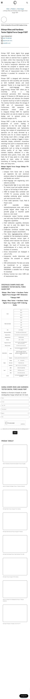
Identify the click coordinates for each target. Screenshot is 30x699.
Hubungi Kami (24, 695)
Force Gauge (20, 9)
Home (7, 9)
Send (15, 432)
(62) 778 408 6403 (7, 38)
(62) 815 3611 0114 (7, 40)
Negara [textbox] (2, 413)
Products (13, 9)
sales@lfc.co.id (6, 43)
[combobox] (15, 413)
